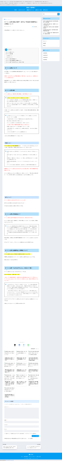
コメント (6, 406)
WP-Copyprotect (11, 460)
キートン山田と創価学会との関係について (13, 60)
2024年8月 (45, 59)
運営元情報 (26, 456)
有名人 (44, 45)
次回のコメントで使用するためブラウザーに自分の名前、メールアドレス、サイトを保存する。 (21, 433)
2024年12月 (45, 55)
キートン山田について (10, 52)
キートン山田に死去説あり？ (11, 58)
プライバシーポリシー (32, 456)
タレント (37, 348)
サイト (5, 429)
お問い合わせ (39, 456)
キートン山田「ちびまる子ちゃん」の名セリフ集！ (15, 62)
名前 (5, 420)
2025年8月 (45, 53)
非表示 (9, 49)
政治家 (44, 43)
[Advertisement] (21, 39)
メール (6, 424)
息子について (10, 57)
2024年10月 (45, 57)
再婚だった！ (9, 55)
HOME (31, 454)
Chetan (7, 460)
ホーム (22, 456)
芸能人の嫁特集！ (31, 7)
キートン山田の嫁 (9, 53)
